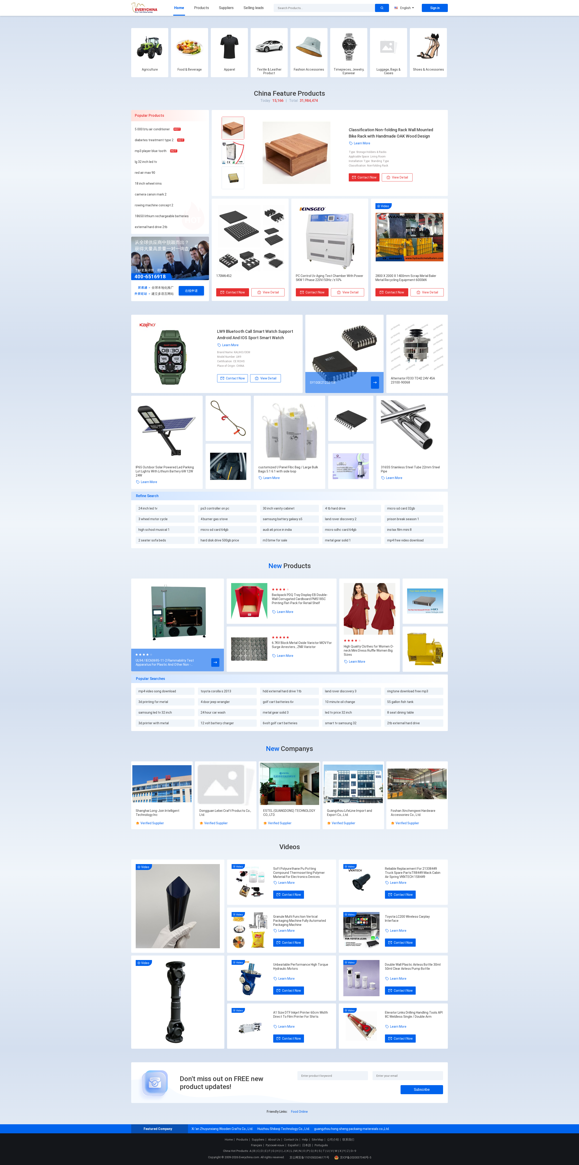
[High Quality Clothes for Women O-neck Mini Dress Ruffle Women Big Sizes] (369, 609)
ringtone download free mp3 (407, 691)
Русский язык (275, 1145)
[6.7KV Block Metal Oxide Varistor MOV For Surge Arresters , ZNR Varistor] (251, 649)
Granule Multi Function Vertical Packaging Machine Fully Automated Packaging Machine (299, 921)
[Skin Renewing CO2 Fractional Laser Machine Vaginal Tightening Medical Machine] (351, 466)
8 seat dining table (400, 712)
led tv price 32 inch (338, 712)
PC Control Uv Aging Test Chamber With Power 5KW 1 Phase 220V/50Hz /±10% (329, 278)
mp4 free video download (405, 540)
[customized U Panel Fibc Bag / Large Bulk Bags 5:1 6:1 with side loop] (289, 431)
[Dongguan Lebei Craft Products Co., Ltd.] (225, 783)
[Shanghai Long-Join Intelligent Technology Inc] (162, 783)
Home (179, 8)
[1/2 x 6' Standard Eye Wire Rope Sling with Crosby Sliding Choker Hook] (228, 418)
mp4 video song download (157, 691)
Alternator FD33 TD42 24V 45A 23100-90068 (413, 380)
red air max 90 (145, 172)
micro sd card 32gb (401, 508)
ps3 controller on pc (215, 508)
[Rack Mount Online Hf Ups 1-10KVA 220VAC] (425, 601)
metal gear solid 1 (338, 540)
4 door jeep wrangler (215, 702)
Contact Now (367, 177)
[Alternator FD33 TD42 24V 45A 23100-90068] (417, 345)
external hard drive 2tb (151, 227)
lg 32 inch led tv (146, 162)
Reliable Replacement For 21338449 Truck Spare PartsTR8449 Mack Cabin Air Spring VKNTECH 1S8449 (412, 873)
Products (201, 8)
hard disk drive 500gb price (220, 540)
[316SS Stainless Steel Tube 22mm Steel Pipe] (412, 431)
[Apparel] (229, 46)
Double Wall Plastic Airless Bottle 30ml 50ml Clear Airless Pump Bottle (413, 966)
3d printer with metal (153, 723)
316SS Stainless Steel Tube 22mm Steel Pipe (410, 469)
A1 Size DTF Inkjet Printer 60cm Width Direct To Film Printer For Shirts (300, 1014)
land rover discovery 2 (340, 519)
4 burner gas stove (214, 519)
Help (305, 1139)
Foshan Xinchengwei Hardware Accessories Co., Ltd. (413, 813)
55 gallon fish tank (400, 702)
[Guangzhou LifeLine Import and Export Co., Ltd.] (353, 783)
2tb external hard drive (403, 723)
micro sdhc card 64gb (340, 529)
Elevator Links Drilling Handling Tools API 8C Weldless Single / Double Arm (414, 1014)
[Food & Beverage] (189, 46)
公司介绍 (333, 1139)
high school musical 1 (154, 529)
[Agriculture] (149, 46)
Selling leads (254, 8)
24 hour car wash (213, 712)
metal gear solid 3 (276, 712)
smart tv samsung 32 (340, 723)
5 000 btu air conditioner (152, 129)
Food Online (299, 1111)
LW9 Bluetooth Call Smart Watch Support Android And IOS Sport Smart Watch (255, 334)
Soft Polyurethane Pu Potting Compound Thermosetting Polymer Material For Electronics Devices (299, 873)
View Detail (400, 177)
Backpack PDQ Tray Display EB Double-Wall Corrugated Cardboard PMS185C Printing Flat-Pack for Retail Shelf (300, 599)
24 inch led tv (147, 508)
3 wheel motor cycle (153, 519)
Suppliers (226, 8)
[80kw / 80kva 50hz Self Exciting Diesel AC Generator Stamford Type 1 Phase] (425, 649)
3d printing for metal (153, 702)
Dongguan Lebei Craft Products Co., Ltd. (225, 813)
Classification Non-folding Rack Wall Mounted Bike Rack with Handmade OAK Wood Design (391, 132)
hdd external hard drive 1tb (282, 691)
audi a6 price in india (277, 529)
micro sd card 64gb (214, 529)
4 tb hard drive (335, 508)
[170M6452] (250, 237)
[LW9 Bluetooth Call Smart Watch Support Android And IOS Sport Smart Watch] (176, 353)
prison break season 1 (403, 519)
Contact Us (291, 1139)
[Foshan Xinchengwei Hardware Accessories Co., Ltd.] (417, 783)
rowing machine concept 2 (154, 205)
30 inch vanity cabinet (278, 508)
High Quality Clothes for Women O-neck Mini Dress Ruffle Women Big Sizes (369, 650)
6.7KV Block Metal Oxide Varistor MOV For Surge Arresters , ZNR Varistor (302, 645)
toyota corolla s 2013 (216, 691)
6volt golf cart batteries (280, 723)
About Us (274, 1139)
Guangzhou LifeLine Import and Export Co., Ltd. (349, 813)
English (405, 8)
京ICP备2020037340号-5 (355, 1157)
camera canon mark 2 (150, 194)
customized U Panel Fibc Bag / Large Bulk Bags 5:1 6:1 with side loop (288, 469)
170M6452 (224, 276)
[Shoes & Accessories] (428, 46)
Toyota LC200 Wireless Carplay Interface (407, 918)
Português (321, 1145)
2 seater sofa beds (152, 540)
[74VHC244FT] (351, 418)
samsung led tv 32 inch (155, 712)
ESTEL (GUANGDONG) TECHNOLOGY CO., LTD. (289, 813)
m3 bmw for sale (275, 540)
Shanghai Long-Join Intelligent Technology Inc (157, 813)
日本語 (306, 1145)
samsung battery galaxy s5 (282, 519)
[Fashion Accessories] (308, 46)
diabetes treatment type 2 (154, 140)
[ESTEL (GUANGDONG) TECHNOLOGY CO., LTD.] (289, 783)
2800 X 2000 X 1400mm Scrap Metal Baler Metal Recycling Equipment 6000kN (405, 278)
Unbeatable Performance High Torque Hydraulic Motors (300, 966)
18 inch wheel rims (148, 183)
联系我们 (348, 1139)
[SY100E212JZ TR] (344, 353)
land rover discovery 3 (340, 691)
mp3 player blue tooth (150, 151)
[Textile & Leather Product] (269, 46)
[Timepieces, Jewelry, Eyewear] (348, 46)
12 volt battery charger (217, 723)
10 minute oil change (340, 702)
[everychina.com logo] (144, 7)
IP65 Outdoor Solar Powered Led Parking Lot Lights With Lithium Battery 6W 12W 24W (165, 471)
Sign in (435, 8)
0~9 (353, 1151)
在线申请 (191, 291)
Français (256, 1145)
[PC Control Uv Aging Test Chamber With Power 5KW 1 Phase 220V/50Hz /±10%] (329, 237)
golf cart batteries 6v (278, 702)
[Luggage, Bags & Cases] (388, 46)
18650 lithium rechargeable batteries (162, 216)
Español (293, 1145)
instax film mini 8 (399, 529)
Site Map (317, 1139)
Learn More (362, 143)
